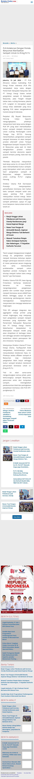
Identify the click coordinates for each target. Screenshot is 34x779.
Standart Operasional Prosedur (10, 776)
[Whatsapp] (5, 430)
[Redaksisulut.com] (9, 1)
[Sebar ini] (5, 426)
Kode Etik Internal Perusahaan (9, 774)
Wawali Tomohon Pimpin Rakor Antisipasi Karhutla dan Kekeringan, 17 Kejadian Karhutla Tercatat (17, 682)
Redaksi (19, 773)
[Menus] (31, 2)
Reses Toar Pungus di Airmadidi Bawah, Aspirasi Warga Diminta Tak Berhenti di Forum (9, 508)
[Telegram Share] (22, 426)
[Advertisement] (17, 22)
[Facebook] (18, 401)
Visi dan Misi (27, 773)
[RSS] (6, 404)
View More (17, 517)
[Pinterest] (27, 401)
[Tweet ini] (11, 426)
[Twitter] (22, 401)
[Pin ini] (16, 426)
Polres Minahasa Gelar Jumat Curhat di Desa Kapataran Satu (24, 412)
